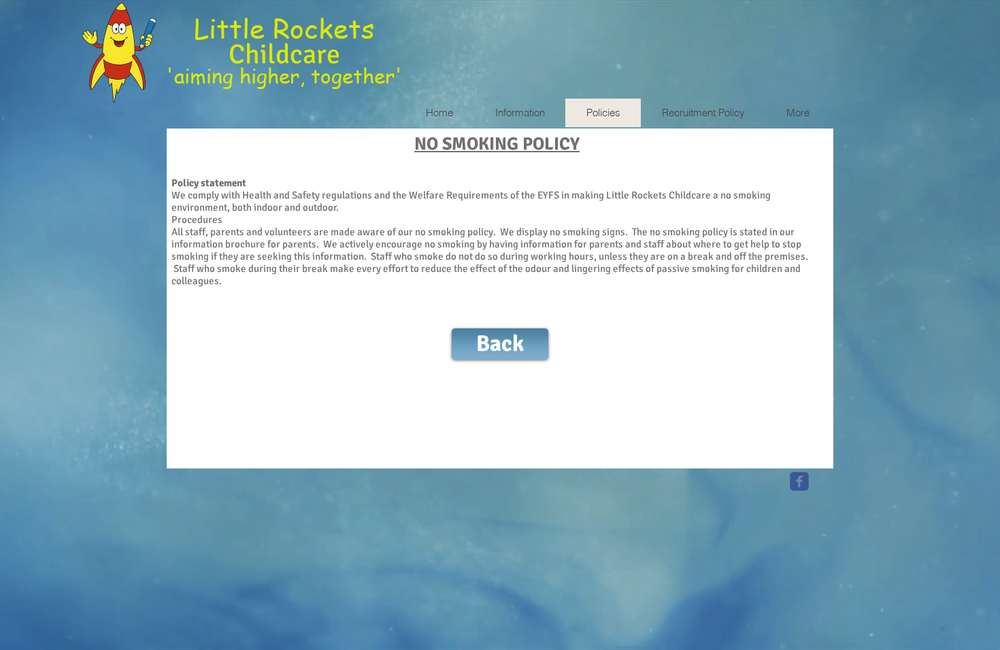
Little (233, 27)
